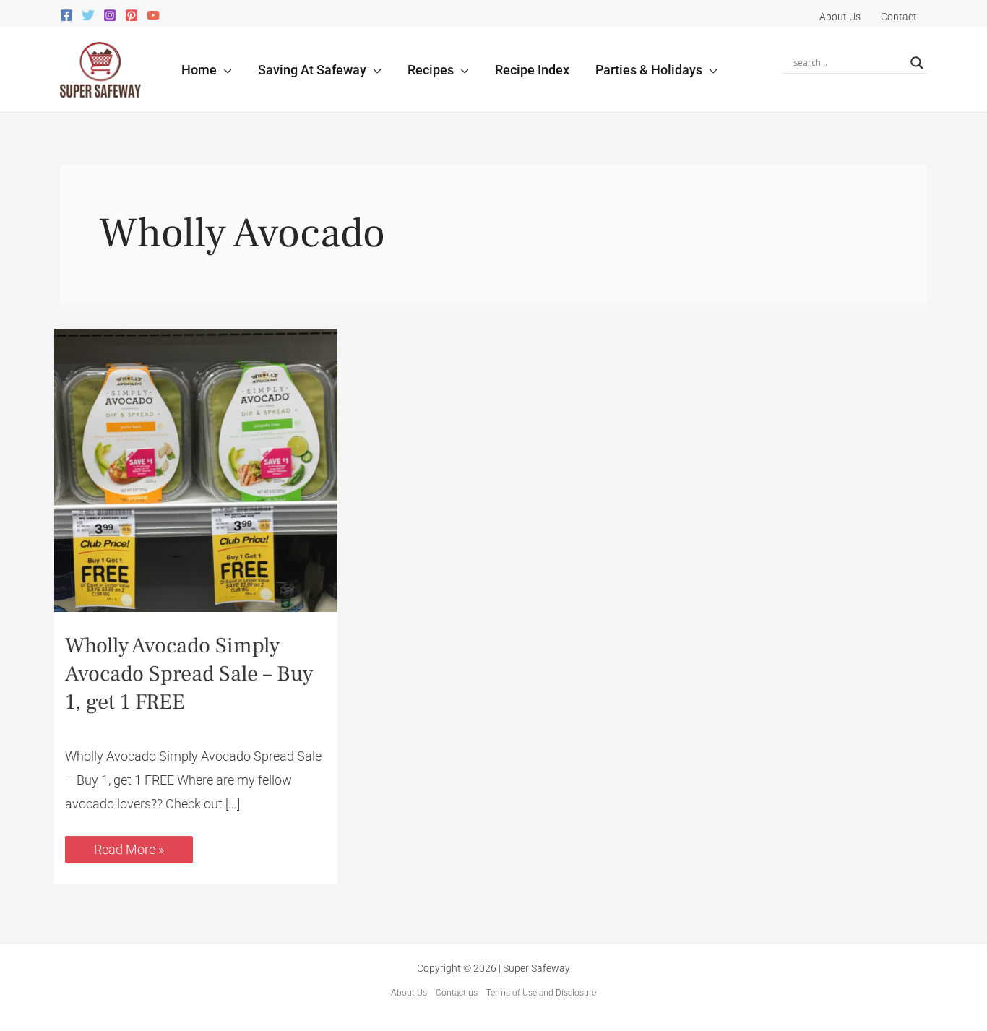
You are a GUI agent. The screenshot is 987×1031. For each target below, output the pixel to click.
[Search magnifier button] (917, 63)
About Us (409, 993)
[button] (224, 70)
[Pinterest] (131, 15)
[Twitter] (88, 15)
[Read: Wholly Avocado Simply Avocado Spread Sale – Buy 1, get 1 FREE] (195, 469)
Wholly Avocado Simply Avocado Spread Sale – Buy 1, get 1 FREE (189, 673)
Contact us (457, 993)
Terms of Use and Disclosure (541, 993)
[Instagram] (109, 15)
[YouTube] (153, 15)
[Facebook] (66, 15)
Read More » (128, 846)
